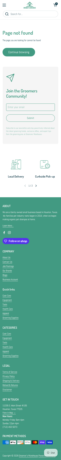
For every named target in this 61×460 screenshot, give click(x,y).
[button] (55, 5)
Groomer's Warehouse (28, 455)
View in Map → (9, 412)
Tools (5, 304)
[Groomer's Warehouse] (29, 5)
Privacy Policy (9, 376)
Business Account (10, 279)
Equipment (7, 300)
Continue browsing (18, 52)
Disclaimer (7, 389)
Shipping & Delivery (11, 380)
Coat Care (7, 295)
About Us (6, 257)
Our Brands (7, 270)
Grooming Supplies (10, 317)
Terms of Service (10, 371)
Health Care (8, 308)
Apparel (6, 313)
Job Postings (8, 266)
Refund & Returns (10, 385)
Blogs (5, 275)
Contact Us (7, 261)
